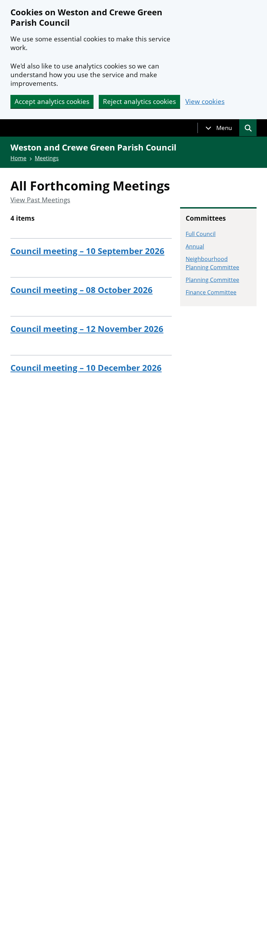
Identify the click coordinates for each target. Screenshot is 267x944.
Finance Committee (211, 292)
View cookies (205, 101)
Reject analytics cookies (139, 101)
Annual (195, 246)
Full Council (201, 234)
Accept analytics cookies (52, 101)
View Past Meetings (40, 200)
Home (18, 158)
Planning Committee (212, 280)
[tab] (218, 128)
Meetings (47, 158)
